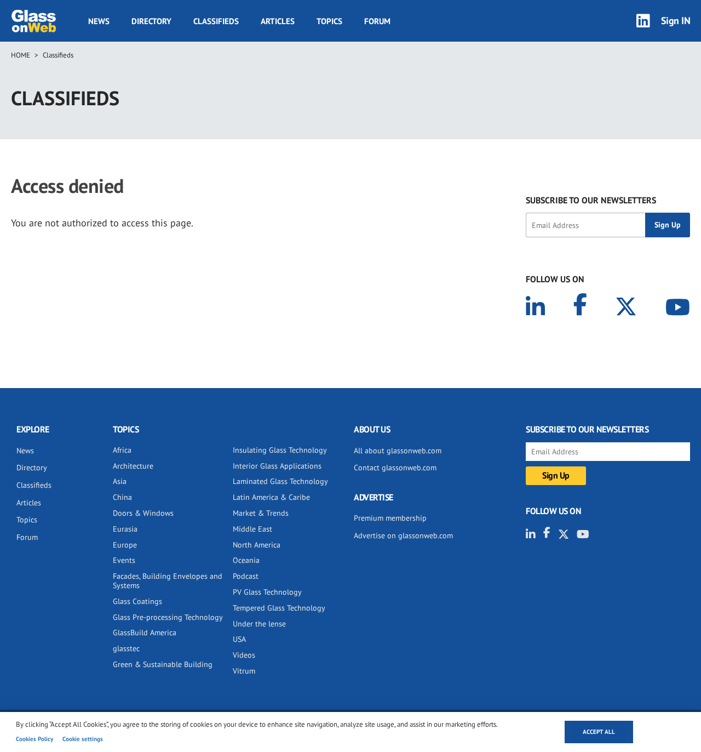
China (122, 497)
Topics (329, 21)
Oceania (246, 560)
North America (256, 545)
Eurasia (125, 529)
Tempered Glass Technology (279, 608)
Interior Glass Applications (277, 466)
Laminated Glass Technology (280, 481)
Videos (244, 655)
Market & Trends (261, 513)
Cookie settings (82, 739)
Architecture (133, 466)
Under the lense (259, 624)
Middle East (252, 529)
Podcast (245, 576)
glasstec (126, 648)
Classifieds (216, 21)
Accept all (599, 732)
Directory (151, 21)
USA (239, 639)
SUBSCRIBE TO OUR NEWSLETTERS (591, 200)
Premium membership (390, 518)
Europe (125, 545)
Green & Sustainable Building (162, 664)
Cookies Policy (34, 739)
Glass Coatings (137, 601)
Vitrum (244, 671)
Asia (120, 481)
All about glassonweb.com (397, 450)
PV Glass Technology (267, 592)
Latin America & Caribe (271, 497)
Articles (278, 21)
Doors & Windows (143, 513)
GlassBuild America (144, 632)
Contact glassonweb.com (395, 467)
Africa (122, 450)
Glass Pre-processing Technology (168, 617)
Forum (377, 21)
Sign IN (676, 20)
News (99, 21)
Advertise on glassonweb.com (403, 535)
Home (20, 55)
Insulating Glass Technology (280, 450)
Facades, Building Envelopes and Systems (167, 580)
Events (124, 560)
